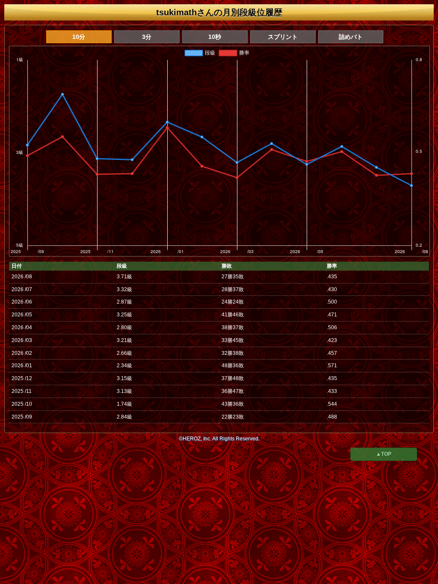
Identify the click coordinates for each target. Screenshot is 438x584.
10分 (78, 36)
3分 (146, 36)
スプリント (283, 36)
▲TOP (383, 454)
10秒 (214, 36)
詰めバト (351, 36)
